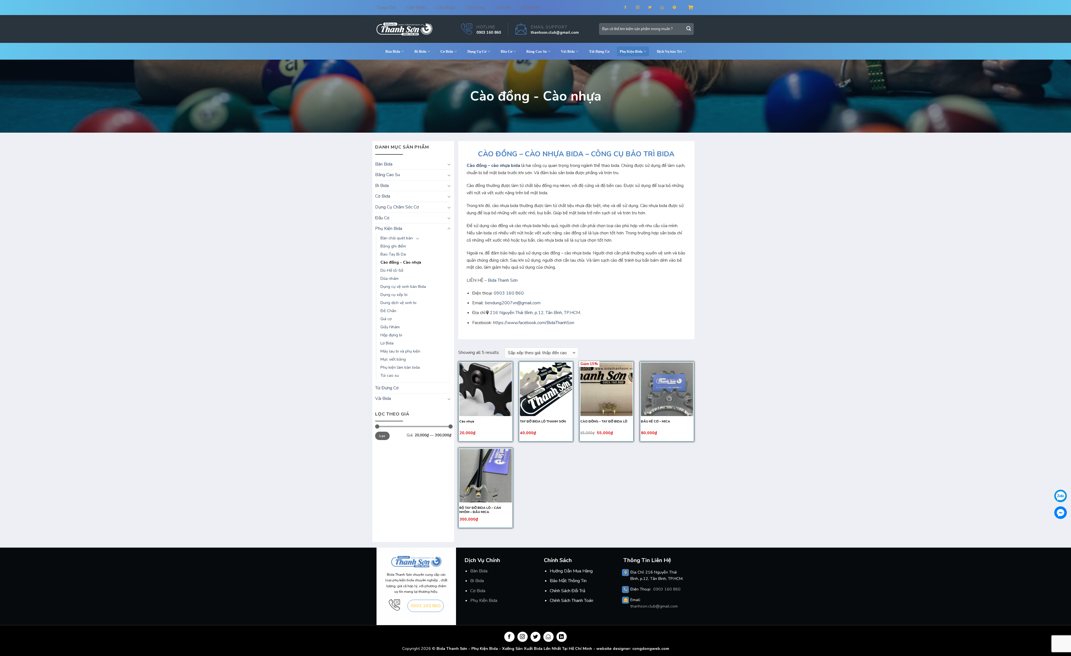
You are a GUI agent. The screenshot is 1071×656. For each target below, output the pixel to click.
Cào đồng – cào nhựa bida (493, 165)
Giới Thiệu (416, 7)
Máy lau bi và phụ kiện (400, 351)
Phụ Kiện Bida (483, 600)
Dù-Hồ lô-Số (391, 270)
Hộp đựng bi (391, 335)
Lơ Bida (387, 343)
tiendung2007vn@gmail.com (513, 303)
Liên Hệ (503, 7)
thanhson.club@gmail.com (555, 32)
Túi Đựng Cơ (599, 51)
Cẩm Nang (475, 7)
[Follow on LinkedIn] (561, 637)
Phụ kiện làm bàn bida (400, 367)
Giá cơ (386, 319)
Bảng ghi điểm (393, 246)
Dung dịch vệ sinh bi (398, 302)
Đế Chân (388, 311)
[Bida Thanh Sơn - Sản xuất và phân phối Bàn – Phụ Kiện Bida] (404, 29)
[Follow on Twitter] (653, 7)
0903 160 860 (488, 32)
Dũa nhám (389, 278)
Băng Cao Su (536, 51)
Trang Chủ (386, 7)
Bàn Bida (479, 571)
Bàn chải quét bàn (396, 238)
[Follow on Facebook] (629, 7)
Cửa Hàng (445, 7)
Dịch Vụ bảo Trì (669, 51)
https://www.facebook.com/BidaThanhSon (533, 323)
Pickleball (530, 7)
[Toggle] (449, 164)
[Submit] (688, 29)
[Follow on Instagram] (641, 7)
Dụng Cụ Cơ (476, 51)
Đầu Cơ (506, 51)
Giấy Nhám (390, 327)
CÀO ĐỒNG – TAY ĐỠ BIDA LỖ (603, 421)
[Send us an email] (665, 7)
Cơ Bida (446, 51)
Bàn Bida (392, 51)
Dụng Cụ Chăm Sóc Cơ (397, 207)
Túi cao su (389, 375)
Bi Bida (420, 51)
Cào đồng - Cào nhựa (400, 262)
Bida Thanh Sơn (503, 280)
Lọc (382, 436)
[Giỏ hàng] (691, 7)
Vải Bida (568, 51)
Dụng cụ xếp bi (393, 294)
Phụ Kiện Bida (631, 51)
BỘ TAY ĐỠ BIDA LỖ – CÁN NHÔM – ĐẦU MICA (480, 510)
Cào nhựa (466, 421)
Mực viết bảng (393, 359)
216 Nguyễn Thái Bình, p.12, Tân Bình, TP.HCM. (535, 313)
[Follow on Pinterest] (678, 7)
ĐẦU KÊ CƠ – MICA (655, 421)
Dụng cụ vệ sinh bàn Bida (403, 286)
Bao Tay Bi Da (393, 254)
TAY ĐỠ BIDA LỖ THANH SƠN (543, 421)
